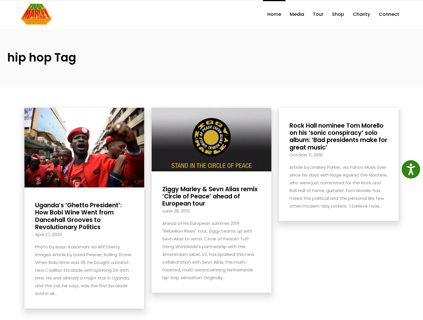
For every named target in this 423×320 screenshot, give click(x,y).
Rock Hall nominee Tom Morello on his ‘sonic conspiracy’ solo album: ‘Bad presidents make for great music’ (338, 136)
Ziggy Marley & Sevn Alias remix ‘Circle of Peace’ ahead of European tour (210, 196)
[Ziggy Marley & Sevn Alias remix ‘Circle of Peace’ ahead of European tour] (211, 139)
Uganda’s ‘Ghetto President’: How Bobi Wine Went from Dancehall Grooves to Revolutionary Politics (78, 216)
